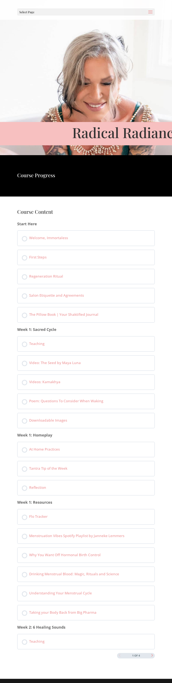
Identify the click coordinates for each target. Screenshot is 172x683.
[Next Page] (152, 655)
